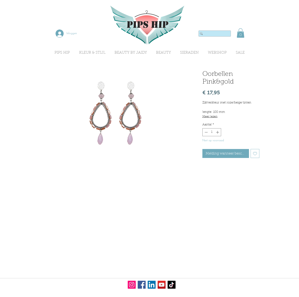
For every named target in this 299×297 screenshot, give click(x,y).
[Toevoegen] (255, 153)
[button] (240, 33)
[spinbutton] (211, 132)
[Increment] (218, 132)
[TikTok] (172, 285)
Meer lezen (209, 116)
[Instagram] (132, 285)
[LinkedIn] (152, 285)
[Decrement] (205, 132)
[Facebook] (142, 285)
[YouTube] (162, 285)
